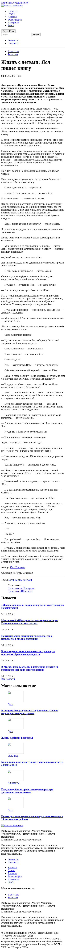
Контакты (13, 40)
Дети (11, 579)
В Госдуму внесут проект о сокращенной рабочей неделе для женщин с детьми (29, 712)
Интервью (13, 22)
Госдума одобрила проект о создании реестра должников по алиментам (27, 790)
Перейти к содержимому (14, 2)
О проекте (13, 43)
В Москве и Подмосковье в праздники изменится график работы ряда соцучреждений (29, 668)
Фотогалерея (15, 19)
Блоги (11, 25)
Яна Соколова (17, 567)
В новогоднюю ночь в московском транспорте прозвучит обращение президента (28, 653)
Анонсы (12, 16)
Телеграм (13, 897)
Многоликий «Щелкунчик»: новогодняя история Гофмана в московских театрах (29, 622)
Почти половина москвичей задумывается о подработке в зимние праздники (26, 637)
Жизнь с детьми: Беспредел (17, 737)
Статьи (11, 14)
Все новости (8, 679)
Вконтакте (13, 894)
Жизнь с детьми (23, 579)
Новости (12, 11)
